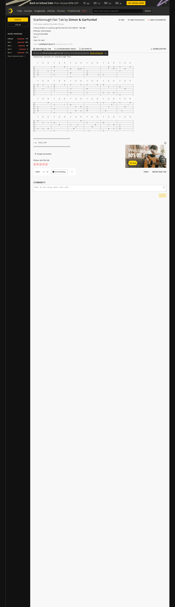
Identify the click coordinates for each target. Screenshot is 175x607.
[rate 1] (34, 164)
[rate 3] (40, 164)
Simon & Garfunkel (83, 19)
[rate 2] (37, 164)
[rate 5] (46, 164)
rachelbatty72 (44, 44)
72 (54, 44)
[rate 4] (43, 164)
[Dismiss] (166, 3)
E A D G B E (43, 34)
